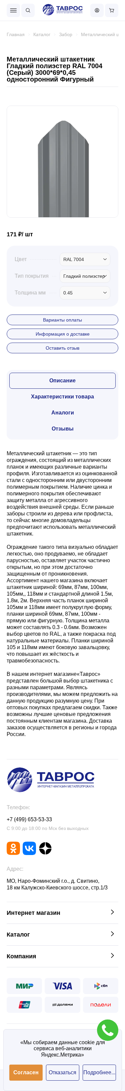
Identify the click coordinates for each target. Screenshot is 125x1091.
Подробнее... (99, 1072)
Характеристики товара (62, 396)
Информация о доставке (63, 334)
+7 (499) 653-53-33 (29, 819)
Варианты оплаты (62, 320)
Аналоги (62, 412)
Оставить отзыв (62, 348)
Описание (62, 380)
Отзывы (63, 429)
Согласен (26, 1072)
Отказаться (62, 1072)
